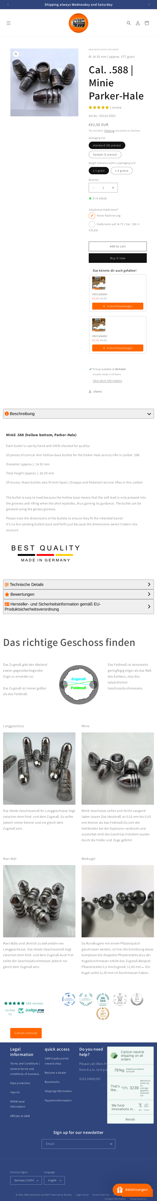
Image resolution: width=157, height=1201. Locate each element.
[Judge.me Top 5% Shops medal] (137, 999)
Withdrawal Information (17, 1104)
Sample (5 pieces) (105, 154)
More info (130, 1119)
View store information (107, 380)
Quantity (94, 179)
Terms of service (100, 1194)
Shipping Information (58, 1091)
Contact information (115, 1198)
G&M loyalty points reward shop (57, 1061)
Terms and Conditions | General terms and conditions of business (25, 1068)
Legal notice (82, 1194)
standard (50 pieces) (107, 145)
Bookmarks (52, 1082)
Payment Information (58, 1100)
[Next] (93, 685)
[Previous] (63, 685)
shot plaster (100, 294)
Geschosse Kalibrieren (104, 209)
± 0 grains (121, 170)
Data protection (20, 1083)
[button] (8, 23)
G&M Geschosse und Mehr (37, 1194)
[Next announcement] (149, 4)
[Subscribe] (110, 1144)
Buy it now (117, 258)
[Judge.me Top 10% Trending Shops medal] (102, 1013)
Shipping (109, 130)
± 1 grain (99, 170)
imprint (14, 1092)
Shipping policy (138, 1198)
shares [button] (97, 391)
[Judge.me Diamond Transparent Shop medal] (68, 999)
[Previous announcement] (7, 4)
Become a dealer (55, 1072)
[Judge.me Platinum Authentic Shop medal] (85, 999)
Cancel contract (26, 1033)
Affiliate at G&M (20, 1116)
